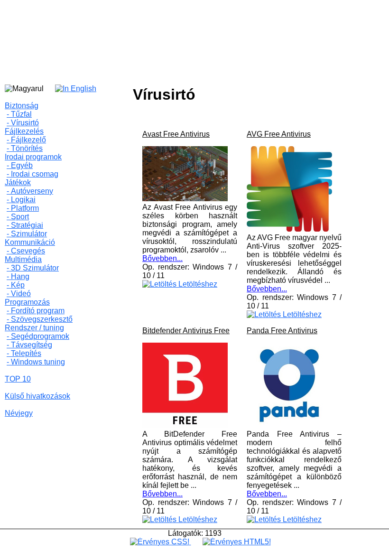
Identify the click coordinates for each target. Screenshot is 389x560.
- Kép (16, 285)
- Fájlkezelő (26, 140)
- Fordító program (36, 311)
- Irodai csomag (32, 174)
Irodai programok (33, 157)
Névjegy (19, 413)
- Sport (18, 217)
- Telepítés (24, 353)
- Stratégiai (25, 225)
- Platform (23, 208)
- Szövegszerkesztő (40, 319)
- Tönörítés (25, 148)
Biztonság (21, 106)
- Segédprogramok (38, 336)
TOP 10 (18, 379)
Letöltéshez (196, 284)
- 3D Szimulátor (33, 268)
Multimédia (23, 259)
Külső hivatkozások (37, 396)
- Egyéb (20, 165)
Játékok (18, 182)
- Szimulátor (27, 234)
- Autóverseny (30, 191)
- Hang (18, 276)
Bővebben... (162, 258)
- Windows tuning (36, 362)
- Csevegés (26, 251)
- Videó (19, 293)
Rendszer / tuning (34, 328)
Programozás (27, 302)
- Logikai (21, 200)
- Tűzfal (19, 114)
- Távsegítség (29, 345)
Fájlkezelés (24, 131)
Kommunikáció (30, 242)
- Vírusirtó (23, 123)
